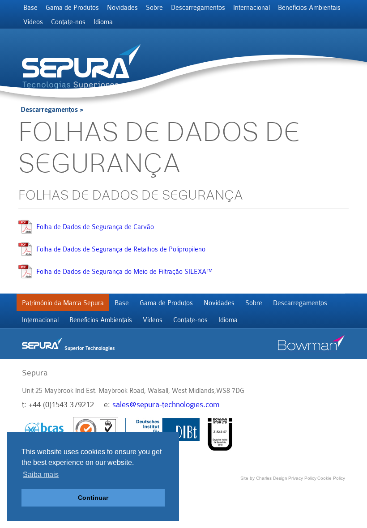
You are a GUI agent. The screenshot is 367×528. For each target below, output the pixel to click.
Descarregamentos (198, 8)
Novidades (122, 8)
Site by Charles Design (263, 478)
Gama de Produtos (72, 8)
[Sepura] (81, 61)
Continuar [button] (93, 497)
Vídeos (33, 22)
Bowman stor (311, 343)
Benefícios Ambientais (309, 8)
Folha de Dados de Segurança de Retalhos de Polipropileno (120, 249)
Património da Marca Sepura (63, 303)
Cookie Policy (331, 478)
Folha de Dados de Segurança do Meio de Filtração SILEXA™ (124, 272)
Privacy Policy (302, 478)
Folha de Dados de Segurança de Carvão (95, 227)
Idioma (103, 22)
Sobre (154, 8)
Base (30, 8)
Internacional (251, 8)
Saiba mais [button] (41, 474)
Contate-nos (68, 22)
